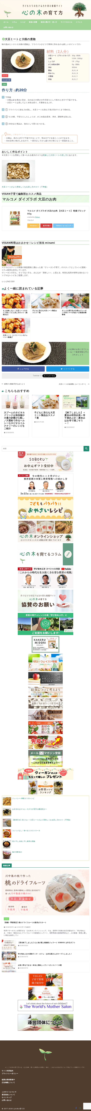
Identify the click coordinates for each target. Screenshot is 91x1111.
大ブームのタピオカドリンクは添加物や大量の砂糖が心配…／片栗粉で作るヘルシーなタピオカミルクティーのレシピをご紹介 (14, 420)
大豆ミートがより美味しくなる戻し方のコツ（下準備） (25, 187)
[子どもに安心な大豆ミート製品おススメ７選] (45, 305)
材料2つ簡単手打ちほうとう (14, 384)
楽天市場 (46, 225)
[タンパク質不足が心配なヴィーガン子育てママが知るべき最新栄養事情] (75, 305)
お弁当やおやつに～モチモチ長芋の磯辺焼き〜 (29, 809)
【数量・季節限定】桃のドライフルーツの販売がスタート (25, 922)
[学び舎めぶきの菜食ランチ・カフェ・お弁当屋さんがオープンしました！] (9, 956)
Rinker (37, 217)
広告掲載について (8, 1082)
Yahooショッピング (63, 225)
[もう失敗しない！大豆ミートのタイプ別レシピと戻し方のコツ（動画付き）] (16, 305)
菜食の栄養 (33, 22)
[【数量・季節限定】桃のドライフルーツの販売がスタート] (45, 892)
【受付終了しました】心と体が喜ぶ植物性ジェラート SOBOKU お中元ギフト (46, 943)
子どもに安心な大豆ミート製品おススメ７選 (44, 415)
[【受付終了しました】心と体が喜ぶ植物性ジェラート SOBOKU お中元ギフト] (9, 945)
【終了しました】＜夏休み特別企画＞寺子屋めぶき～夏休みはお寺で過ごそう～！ (74, 418)
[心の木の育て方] (45, 1)
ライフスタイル (66, 22)
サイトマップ (7, 1097)
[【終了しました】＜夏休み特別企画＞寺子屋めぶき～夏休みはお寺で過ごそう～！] (75, 396)
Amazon (33, 225)
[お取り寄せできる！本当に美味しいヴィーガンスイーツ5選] (9, 967)
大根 (4, 84)
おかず (5, 75)
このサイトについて (9, 1092)
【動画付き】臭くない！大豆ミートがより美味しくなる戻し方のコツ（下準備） (41, 820)
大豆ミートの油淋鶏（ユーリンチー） (73, 384)
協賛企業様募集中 (8, 1079)
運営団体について (8, 1095)
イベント (79, 22)
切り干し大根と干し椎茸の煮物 (23, 841)
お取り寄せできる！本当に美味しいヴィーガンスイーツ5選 (40, 965)
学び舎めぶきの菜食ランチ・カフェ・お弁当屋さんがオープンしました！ (45, 954)
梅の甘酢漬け (17, 852)
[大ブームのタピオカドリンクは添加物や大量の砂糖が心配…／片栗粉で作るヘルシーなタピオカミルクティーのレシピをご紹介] (15, 396)
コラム (14, 22)
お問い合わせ (8, 27)
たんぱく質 (6, 80)
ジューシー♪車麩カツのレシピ (23, 798)
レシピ (23, 22)
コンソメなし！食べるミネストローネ (26, 830)
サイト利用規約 (7, 1071)
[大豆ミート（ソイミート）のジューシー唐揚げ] (16, 329)
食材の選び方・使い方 (49, 22)
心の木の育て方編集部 (23, 927)
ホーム (6, 22)
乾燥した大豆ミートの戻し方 (55, 155)
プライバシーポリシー (10, 1073)
